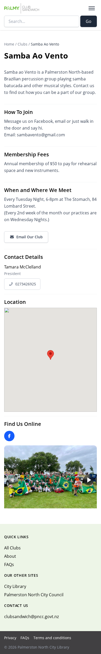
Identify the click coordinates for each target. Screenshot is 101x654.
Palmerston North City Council (33, 595)
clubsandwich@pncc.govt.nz (31, 616)
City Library (15, 586)
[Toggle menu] (91, 8)
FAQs (9, 564)
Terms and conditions (52, 637)
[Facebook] (9, 436)
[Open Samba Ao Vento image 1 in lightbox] (50, 476)
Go (88, 21)
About (10, 556)
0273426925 (25, 283)
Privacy (10, 637)
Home (9, 44)
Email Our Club (29, 236)
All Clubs (12, 548)
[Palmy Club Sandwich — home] (21, 8)
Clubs (22, 44)
